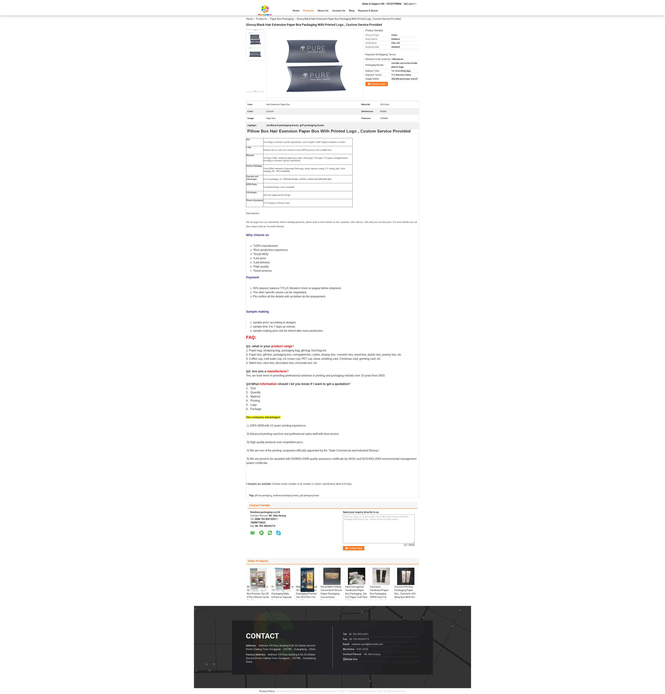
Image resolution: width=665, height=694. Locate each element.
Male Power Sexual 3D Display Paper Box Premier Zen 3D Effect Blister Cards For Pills (258, 593)
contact (262, 636)
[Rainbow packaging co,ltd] (265, 10)
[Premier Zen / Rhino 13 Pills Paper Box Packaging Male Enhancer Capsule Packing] (283, 579)
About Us (323, 10)
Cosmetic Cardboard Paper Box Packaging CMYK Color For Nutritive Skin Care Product (380, 595)
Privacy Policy (266, 691)
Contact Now (378, 84)
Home (296, 10)
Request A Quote (368, 10)
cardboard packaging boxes (286, 495)
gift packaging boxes (309, 495)
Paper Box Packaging (282, 19)
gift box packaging (263, 495)
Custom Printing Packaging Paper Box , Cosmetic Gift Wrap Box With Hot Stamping (405, 593)
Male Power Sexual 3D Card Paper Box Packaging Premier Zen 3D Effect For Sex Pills (306, 593)
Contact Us (338, 10)
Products (308, 10)
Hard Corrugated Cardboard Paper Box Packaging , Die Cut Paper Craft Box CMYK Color (356, 593)
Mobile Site (351, 659)
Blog (351, 10)
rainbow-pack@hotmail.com (367, 644)
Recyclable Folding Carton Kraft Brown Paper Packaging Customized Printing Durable (331, 593)
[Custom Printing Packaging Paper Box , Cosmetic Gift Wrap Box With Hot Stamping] (406, 576)
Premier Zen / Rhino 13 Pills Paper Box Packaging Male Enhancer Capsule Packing (283, 593)
